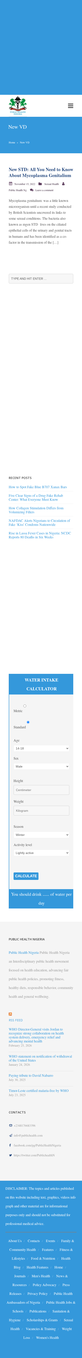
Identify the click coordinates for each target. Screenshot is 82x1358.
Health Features (37, 1267)
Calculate (26, 876)
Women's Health (47, 1337)
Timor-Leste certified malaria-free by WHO (39, 1091)
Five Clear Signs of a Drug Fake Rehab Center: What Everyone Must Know (36, 497)
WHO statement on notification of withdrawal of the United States (40, 1058)
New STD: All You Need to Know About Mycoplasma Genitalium (41, 172)
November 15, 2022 (24, 184)
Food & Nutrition (43, 1258)
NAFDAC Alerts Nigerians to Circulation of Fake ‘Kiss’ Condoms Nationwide (39, 522)
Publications (38, 1311)
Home (12, 142)
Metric (18, 710)
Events (50, 1240)
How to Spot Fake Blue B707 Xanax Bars (38, 486)
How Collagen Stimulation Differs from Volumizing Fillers (36, 510)
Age (16, 740)
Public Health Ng (18, 190)
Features (48, 1249)
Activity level (23, 844)
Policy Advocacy (44, 1284)
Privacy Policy (38, 1293)
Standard (20, 727)
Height (18, 780)
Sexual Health (51, 184)
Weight (18, 801)
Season (18, 826)
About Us (15, 1240)
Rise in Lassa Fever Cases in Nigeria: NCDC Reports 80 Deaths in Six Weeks (40, 535)
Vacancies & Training (41, 1328)
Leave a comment (44, 190)
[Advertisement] (41, 45)
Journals (20, 1276)
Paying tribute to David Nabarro (31, 1075)
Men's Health (41, 1276)
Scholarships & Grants (42, 1320)
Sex (16, 758)
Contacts (34, 1240)
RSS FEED (16, 1020)
